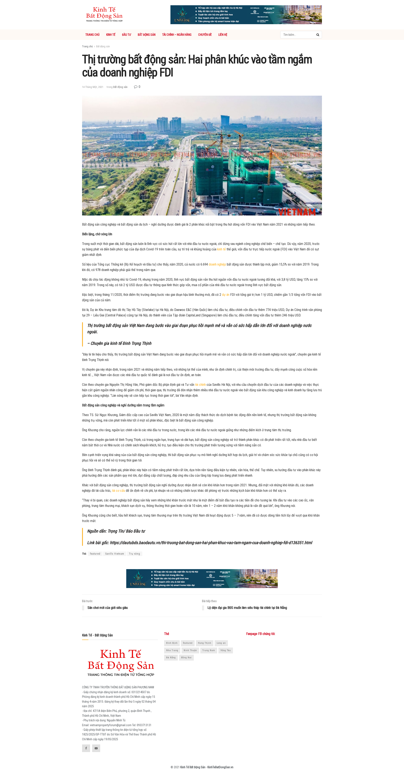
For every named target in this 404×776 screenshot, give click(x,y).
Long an (221, 643)
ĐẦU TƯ (126, 34)
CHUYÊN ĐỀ (205, 34)
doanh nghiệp (217, 264)
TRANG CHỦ (92, 34)
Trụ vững (134, 553)
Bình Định (172, 643)
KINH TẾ (110, 34)
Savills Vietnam (114, 553)
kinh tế (221, 249)
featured (95, 553)
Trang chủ (87, 46)
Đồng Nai (186, 657)
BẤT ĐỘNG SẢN (146, 34)
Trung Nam (208, 650)
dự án (225, 295)
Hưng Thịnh (204, 643)
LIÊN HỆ (222, 34)
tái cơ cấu (118, 491)
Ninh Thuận (190, 650)
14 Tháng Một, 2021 (92, 87)
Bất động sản (103, 46)
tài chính (200, 385)
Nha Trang (172, 650)
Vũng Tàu (226, 650)
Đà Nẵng (171, 657)
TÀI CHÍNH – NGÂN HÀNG (176, 34)
